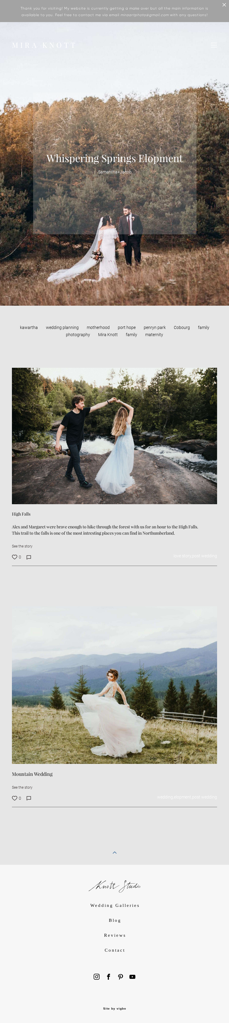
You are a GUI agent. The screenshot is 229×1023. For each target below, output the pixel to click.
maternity (154, 334)
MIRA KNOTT (44, 45)
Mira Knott (108, 334)
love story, (183, 556)
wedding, (165, 797)
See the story (22, 546)
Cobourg (182, 327)
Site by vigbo (114, 1008)
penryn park (155, 327)
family (132, 334)
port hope (127, 327)
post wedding (204, 556)
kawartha (29, 327)
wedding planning (63, 327)
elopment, (183, 797)
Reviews (115, 935)
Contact (115, 950)
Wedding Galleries (115, 905)
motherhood (99, 327)
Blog (115, 920)
